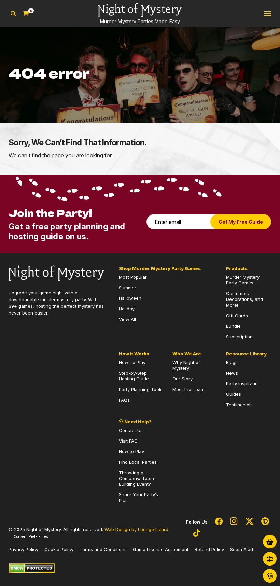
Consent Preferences (31, 536)
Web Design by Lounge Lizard (136, 529)
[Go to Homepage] (56, 273)
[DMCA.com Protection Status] (32, 567)
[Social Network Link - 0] (219, 522)
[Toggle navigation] (267, 14)
